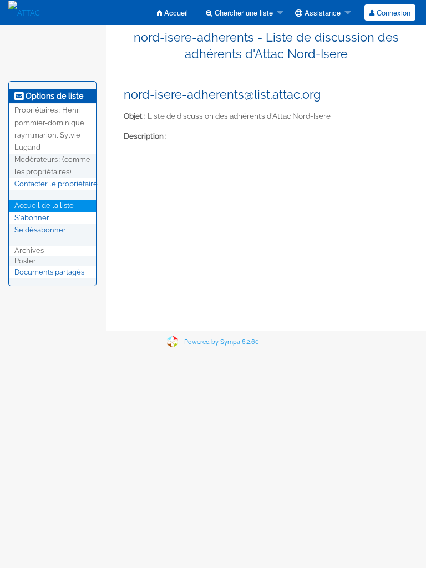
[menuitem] (172, 12)
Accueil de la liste (44, 205)
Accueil (175, 12)
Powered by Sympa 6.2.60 (221, 342)
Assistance (321, 12)
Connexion (392, 12)
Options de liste (53, 96)
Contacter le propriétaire (56, 184)
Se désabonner (40, 230)
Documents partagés (49, 272)
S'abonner (31, 218)
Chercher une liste (242, 12)
